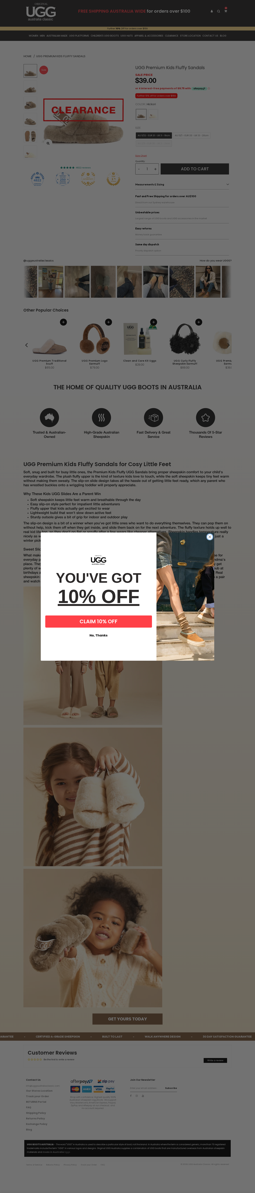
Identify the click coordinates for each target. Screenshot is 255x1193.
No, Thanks (99, 635)
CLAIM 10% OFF (98, 621)
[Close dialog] (210, 537)
